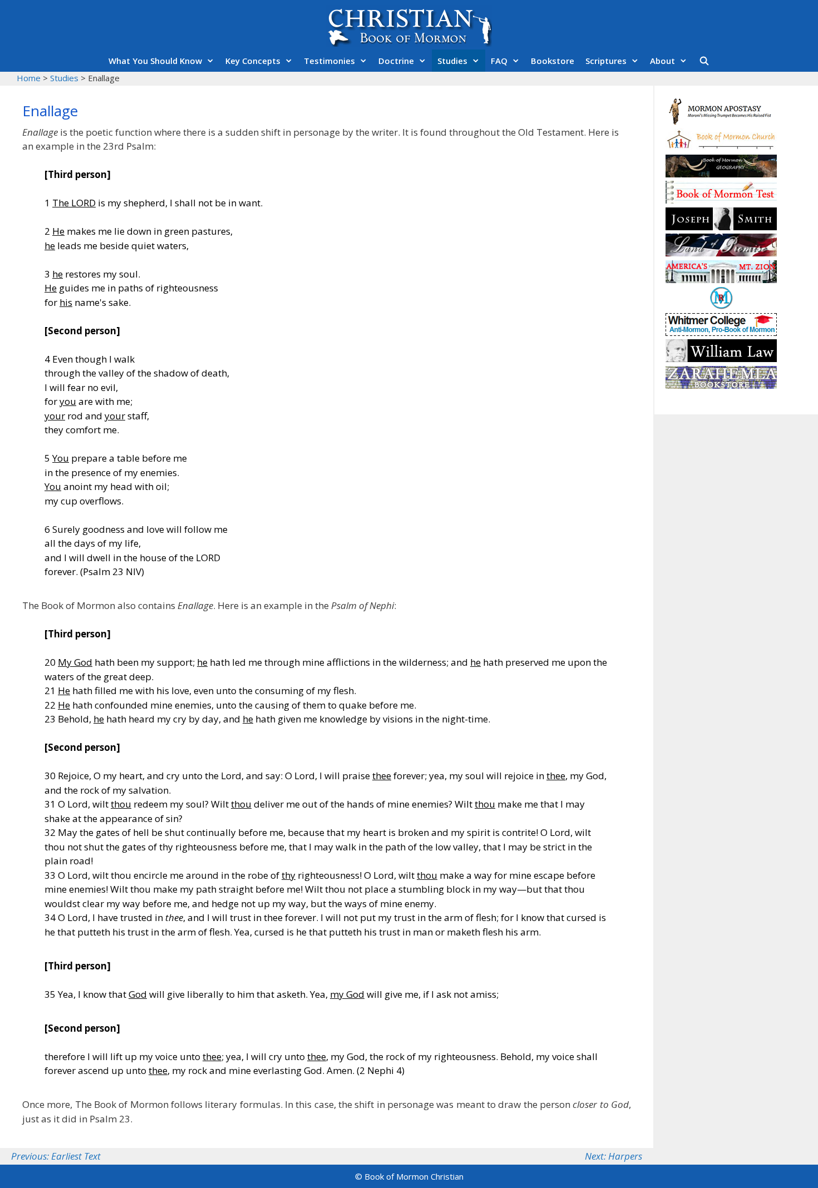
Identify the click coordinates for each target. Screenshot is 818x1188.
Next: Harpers (613, 1156)
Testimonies (329, 60)
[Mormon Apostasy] (721, 121)
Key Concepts (252, 60)
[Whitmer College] (721, 332)
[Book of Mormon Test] (721, 200)
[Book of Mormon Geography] (721, 173)
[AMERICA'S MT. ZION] (721, 279)
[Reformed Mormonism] (721, 305)
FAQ (499, 60)
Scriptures (606, 60)
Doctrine (396, 60)
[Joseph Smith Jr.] (721, 226)
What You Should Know (155, 60)
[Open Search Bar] (703, 61)
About (662, 60)
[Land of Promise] (721, 252)
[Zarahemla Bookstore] (721, 385)
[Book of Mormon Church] (721, 147)
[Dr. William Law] (721, 358)
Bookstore (552, 60)
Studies (452, 60)
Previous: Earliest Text (56, 1156)
